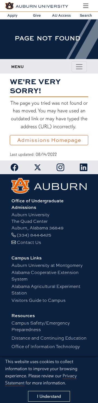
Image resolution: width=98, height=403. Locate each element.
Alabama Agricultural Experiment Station (45, 289)
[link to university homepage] (49, 185)
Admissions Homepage (49, 140)
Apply (12, 15)
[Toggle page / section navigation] (79, 66)
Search (86, 15)
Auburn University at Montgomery (47, 265)
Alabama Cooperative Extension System (45, 275)
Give (37, 15)
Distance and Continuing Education (49, 338)
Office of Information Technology (45, 346)
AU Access (61, 15)
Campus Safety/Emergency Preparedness (40, 326)
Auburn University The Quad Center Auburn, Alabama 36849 (37, 221)
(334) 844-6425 (34, 235)
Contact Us (29, 242)
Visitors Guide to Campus (38, 300)
